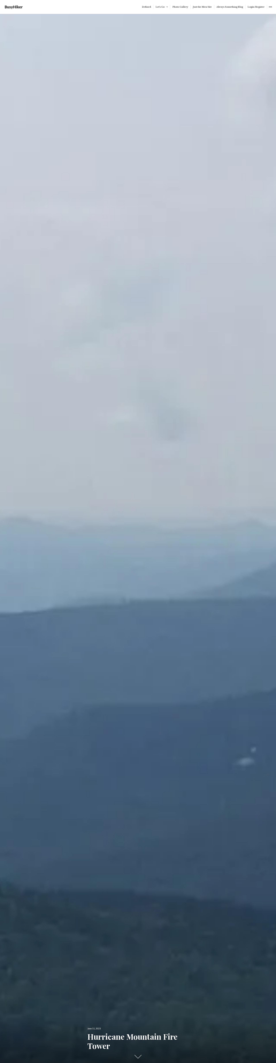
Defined (146, 6)
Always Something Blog (229, 6)
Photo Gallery (180, 6)
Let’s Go (160, 6)
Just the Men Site (202, 6)
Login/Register (256, 6)
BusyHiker (14, 7)
